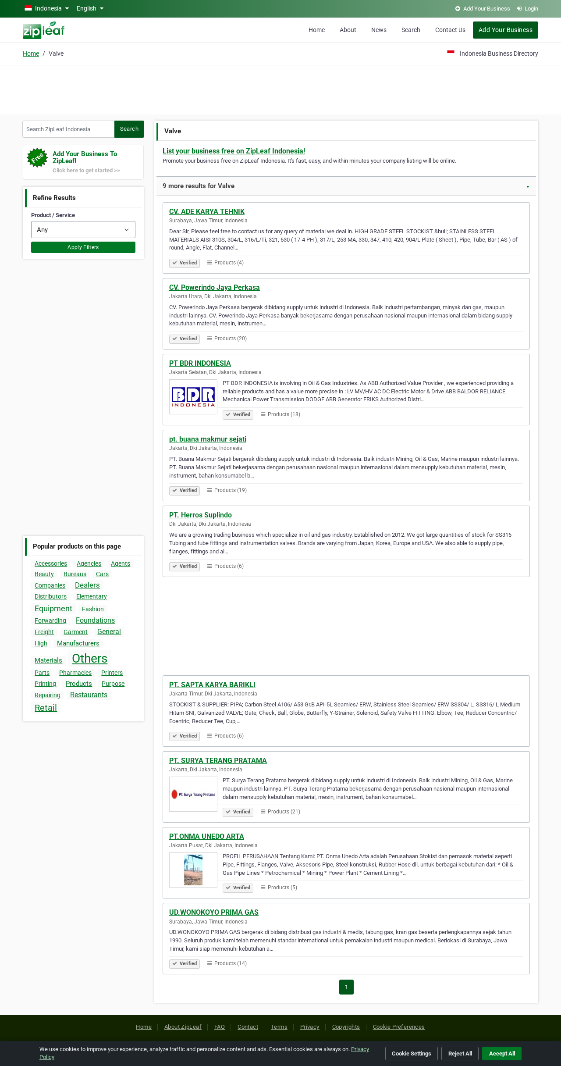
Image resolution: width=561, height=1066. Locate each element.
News (379, 29)
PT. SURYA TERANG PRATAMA (218, 760)
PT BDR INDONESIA (200, 363)
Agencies (89, 563)
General (109, 631)
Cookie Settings (411, 1053)
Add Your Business (506, 29)
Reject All (460, 1053)
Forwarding (50, 620)
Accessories (51, 563)
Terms (279, 1026)
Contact (248, 1026)
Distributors (51, 596)
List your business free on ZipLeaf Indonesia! (234, 151)
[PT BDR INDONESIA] (196, 398)
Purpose (113, 683)
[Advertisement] (280, 88)
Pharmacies (75, 672)
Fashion (93, 609)
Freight (44, 631)
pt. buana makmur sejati (207, 439)
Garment (76, 631)
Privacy (310, 1026)
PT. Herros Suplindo (200, 515)
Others (89, 658)
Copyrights (346, 1026)
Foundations (95, 620)
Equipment (53, 608)
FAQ (219, 1026)
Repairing (47, 695)
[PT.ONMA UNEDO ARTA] (196, 871)
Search (410, 29)
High (41, 643)
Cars (102, 574)
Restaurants (88, 695)
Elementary (91, 596)
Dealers (87, 585)
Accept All (502, 1053)
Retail (46, 707)
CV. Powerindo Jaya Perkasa (214, 287)
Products (79, 684)
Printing (45, 683)
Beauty (44, 574)
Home (317, 29)
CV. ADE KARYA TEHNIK (207, 211)
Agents (120, 563)
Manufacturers (78, 643)
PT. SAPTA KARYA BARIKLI (212, 685)
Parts (42, 672)
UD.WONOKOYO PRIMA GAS (214, 912)
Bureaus (75, 574)
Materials (48, 660)
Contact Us (450, 29)
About (348, 29)
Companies (50, 585)
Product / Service (53, 215)
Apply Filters (83, 247)
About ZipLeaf (183, 1026)
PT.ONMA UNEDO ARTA (206, 836)
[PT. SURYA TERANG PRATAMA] (196, 795)
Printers (112, 672)
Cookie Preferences (399, 1026)
